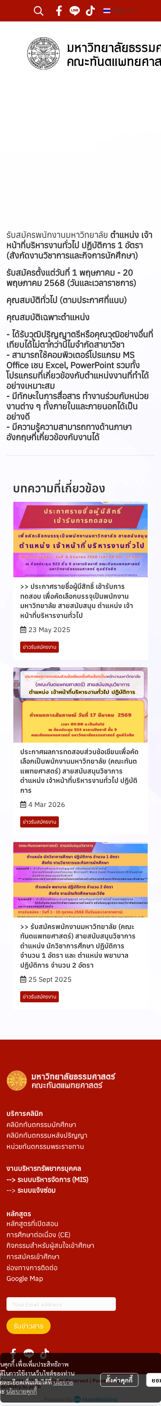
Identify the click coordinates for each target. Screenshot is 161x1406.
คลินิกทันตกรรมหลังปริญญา (47, 1135)
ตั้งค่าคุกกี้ (119, 1380)
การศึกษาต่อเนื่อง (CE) (38, 1234)
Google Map (24, 1278)
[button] (38, 10)
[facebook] (59, 11)
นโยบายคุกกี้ (21, 1391)
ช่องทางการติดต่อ (32, 1267)
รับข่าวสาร (28, 1326)
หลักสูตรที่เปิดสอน (32, 1223)
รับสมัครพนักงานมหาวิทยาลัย (79, 245)
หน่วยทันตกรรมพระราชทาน (45, 1146)
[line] (75, 11)
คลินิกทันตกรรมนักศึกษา (41, 1124)
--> (31, 1190)
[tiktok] (90, 11)
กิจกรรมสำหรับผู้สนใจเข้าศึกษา (50, 1245)
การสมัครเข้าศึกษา (33, 1256)
